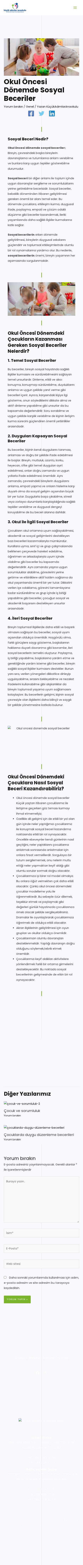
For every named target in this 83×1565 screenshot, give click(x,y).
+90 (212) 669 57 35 (41, 1489)
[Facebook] (31, 113)
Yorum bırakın (13, 107)
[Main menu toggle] (75, 8)
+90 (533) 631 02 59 (41, 1500)
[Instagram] (45, 1373)
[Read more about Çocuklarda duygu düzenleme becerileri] (34, 1127)
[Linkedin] (52, 113)
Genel (30, 107)
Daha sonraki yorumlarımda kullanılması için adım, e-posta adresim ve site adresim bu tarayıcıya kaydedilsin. (41, 1283)
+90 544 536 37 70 (41, 1463)
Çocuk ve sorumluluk (22, 1110)
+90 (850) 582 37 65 (41, 1457)
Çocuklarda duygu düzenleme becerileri (39, 1134)
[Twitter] (41, 113)
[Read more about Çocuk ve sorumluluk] (22, 1103)
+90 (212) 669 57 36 (41, 1494)
